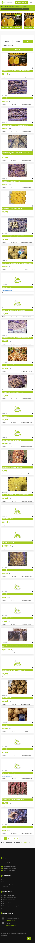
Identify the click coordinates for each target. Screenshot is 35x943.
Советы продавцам (9, 902)
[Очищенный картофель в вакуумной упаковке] (17, 484)
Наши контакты (7, 904)
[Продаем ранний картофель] (17, 764)
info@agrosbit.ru (10, 920)
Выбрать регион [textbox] (8, 45)
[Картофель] (17, 407)
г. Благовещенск (11, 925)
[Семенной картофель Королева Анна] (17, 301)
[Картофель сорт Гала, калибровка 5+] (17, 661)
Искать (17, 49)
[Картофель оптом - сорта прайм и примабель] (17, 59)
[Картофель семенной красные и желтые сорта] (17, 326)
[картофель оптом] (17, 687)
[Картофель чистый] (17, 354)
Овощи (18, 9)
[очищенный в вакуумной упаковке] (17, 197)
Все (28, 41)
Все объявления (10, 9)
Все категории (21, 2)
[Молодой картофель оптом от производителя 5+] (17, 252)
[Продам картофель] (17, 533)
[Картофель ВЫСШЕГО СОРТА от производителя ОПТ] (17, 634)
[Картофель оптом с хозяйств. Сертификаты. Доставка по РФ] (17, 141)
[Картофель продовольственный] (17, 431)
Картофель (24, 842)
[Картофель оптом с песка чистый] (17, 381)
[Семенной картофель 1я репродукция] (17, 225)
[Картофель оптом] (17, 87)
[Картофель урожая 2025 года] (17, 170)
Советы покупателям (9, 900)
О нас (4, 880)
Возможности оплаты (9, 897)
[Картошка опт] (17, 278)
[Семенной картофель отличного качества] (17, 114)
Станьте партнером (9, 884)
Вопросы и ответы (8, 895)
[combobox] (17, 45)
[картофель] (17, 559)
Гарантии (5, 886)
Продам (17, 41)
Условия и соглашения (9, 882)
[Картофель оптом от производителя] (17, 788)
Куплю (7, 41)
